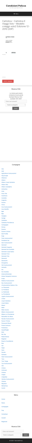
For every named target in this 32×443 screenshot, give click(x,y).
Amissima (4, 189)
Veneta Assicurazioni (7, 379)
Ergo (2, 236)
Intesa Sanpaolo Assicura (9, 276)
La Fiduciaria (5, 287)
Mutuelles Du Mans (7, 316)
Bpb (2, 211)
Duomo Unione (5, 231)
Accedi (3, 418)
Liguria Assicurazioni (7, 296)
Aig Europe (4, 175)
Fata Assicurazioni (6, 238)
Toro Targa (4, 361)
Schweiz (3, 354)
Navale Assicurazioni (7, 319)
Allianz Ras (4, 184)
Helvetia (3, 267)
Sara (2, 350)
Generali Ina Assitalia (7, 249)
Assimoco (4, 195)
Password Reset (6, 323)
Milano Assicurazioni (7, 312)
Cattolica (4, 220)
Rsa (2, 343)
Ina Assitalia (5, 272)
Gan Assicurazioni (6, 242)
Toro (2, 359)
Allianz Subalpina (6, 187)
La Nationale (5, 292)
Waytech (4, 383)
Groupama (4, 263)
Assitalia (4, 198)
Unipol (3, 374)
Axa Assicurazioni (6, 207)
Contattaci (4, 414)
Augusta (3, 200)
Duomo (3, 229)
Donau (3, 227)
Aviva (3, 204)
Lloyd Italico (5, 303)
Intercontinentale (6, 274)
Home (3, 399)
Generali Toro (5, 254)
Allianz (3, 180)
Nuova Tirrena (5, 321)
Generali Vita (5, 256)
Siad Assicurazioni (6, 356)
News (3, 403)
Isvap (3, 278)
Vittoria (3, 381)
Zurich (3, 388)
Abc (2, 169)
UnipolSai (4, 377)
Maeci (3, 305)
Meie (2, 307)
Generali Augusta (6, 247)
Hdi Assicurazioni (6, 265)
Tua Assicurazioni (6, 363)
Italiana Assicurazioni (7, 280)
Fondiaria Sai (5, 240)
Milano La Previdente (7, 314)
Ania (2, 191)
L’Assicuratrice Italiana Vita (9, 285)
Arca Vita (4, 193)
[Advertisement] (16, 137)
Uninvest (4, 370)
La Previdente (5, 294)
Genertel (4, 258)
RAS (2, 332)
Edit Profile (4, 234)
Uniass (3, 368)
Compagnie (4, 225)
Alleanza (4, 178)
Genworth (4, 260)
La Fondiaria (5, 289)
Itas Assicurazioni (6, 283)
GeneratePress (19, 440)
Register (3, 339)
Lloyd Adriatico (5, 301)
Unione (3, 372)
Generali (3, 245)
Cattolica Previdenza (7, 222)
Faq (2, 410)
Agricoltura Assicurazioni (8, 173)
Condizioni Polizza (16, 5)
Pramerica (4, 327)
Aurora (3, 202)
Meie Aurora (5, 310)
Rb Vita (3, 334)
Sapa (3, 348)
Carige (3, 218)
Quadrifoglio (5, 330)
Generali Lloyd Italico (7, 251)
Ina (2, 269)
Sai (2, 345)
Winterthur (4, 386)
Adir (2, 171)
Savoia (3, 352)
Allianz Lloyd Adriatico (8, 182)
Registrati (4, 421)
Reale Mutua (5, 336)
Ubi (2, 365)
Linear (3, 298)
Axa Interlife (5, 209)
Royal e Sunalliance (7, 341)
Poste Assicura (5, 325)
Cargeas (3, 216)
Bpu (2, 213)
